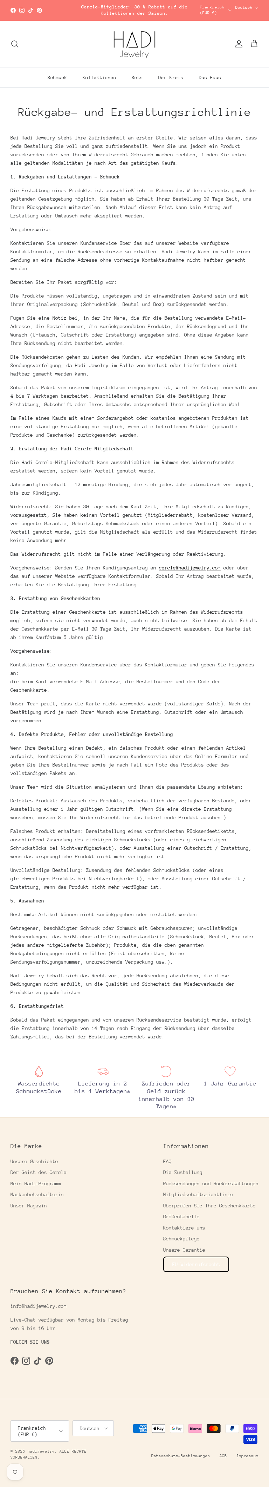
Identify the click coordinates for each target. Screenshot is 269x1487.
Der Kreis (171, 77)
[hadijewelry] (134, 44)
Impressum (247, 1456)
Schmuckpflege (181, 1238)
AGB (223, 1456)
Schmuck (57, 77)
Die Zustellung (182, 1172)
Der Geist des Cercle (39, 1172)
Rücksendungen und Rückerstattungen (210, 1183)
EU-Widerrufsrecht (196, 1264)
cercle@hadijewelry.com (190, 567)
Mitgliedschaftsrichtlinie (198, 1194)
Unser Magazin (29, 1205)
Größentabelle (181, 1216)
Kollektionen (99, 77)
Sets (137, 77)
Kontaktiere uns (184, 1228)
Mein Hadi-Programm (36, 1183)
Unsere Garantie (184, 1250)
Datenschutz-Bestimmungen (180, 1456)
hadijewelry (41, 1451)
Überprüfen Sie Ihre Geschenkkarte (209, 1205)
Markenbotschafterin (37, 1194)
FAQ (167, 1161)
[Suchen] (15, 44)
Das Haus (210, 77)
